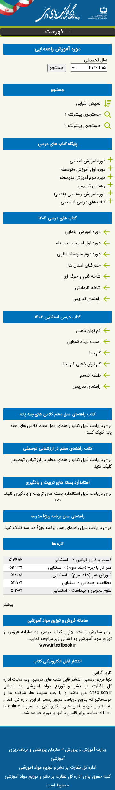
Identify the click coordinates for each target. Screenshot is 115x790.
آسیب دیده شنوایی (84, 341)
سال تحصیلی (95, 60)
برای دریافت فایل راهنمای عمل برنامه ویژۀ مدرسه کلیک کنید (57, 527)
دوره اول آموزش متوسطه (83, 169)
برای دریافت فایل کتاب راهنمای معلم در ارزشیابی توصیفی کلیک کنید (61, 463)
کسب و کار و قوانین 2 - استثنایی (82, 559)
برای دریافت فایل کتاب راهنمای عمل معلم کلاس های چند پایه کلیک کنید (61, 429)
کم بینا (95, 352)
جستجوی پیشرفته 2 (82, 125)
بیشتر (8, 604)
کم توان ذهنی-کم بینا (82, 364)
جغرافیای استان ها (84, 265)
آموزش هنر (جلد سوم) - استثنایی (81, 575)
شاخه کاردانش (88, 287)
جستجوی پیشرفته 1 (83, 114)
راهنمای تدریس (91, 185)
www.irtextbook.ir (57, 645)
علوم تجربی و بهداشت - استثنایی (81, 590)
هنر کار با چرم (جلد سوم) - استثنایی (79, 567)
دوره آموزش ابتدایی (87, 161)
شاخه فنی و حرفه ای (82, 276)
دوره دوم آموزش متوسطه (82, 177)
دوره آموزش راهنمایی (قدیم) (79, 194)
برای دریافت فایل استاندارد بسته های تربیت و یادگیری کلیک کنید (58, 497)
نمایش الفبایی (88, 103)
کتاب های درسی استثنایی (83, 202)
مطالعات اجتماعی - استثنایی (86, 582)
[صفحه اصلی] (97, 11)
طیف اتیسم (90, 375)
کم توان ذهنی (88, 330)
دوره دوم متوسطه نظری (79, 254)
